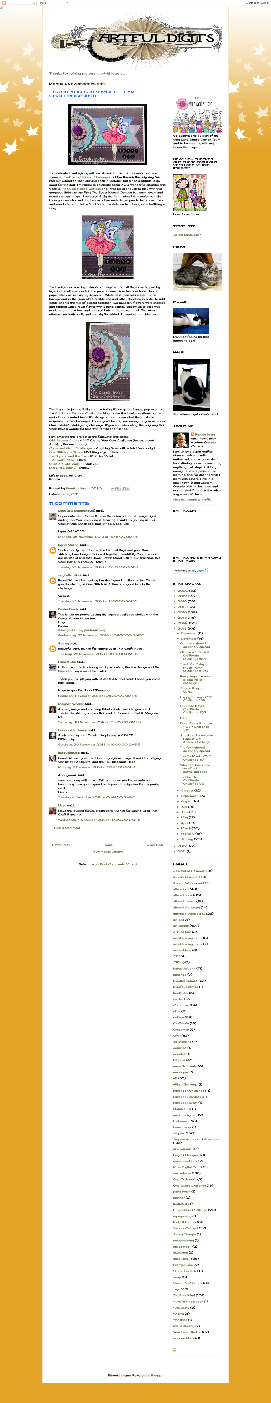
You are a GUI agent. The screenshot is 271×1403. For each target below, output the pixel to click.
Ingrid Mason (68, 544)
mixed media (182, 1161)
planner (179, 1197)
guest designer (184, 1115)
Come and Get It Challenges (71, 448)
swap (177, 1277)
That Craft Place (61, 459)
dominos (179, 1047)
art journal (181, 925)
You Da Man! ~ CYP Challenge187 (195, 757)
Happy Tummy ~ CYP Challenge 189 (196, 698)
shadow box (182, 1246)
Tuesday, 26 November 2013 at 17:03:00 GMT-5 (97, 601)
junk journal (182, 1148)
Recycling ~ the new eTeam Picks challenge (195, 680)
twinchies (180, 1319)
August (187, 801)
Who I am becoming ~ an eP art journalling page (196, 768)
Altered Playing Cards (191, 690)
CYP (74, 494)
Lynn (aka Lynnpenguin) (76, 510)
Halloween (181, 1121)
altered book (182, 895)
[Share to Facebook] (124, 489)
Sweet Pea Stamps (187, 1283)
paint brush (181, 1191)
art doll (178, 919)
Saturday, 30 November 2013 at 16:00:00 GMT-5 (99, 744)
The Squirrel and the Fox (67, 456)
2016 (183, 612)
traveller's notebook (188, 1301)
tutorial (178, 1313)
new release (182, 1173)
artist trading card (187, 938)
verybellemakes (69, 575)
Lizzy (62, 805)
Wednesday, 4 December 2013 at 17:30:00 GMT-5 (99, 819)
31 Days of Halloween (190, 870)
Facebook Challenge (188, 1090)
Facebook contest (187, 1096)
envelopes (181, 1072)
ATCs (177, 962)
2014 (183, 623)
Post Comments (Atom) (118, 864)
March (186, 828)
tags (176, 1289)
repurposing (182, 1216)
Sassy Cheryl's (184, 1234)
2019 (183, 596)
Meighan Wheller (71, 703)
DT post (179, 1060)
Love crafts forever (72, 730)
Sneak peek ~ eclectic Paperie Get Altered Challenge (196, 739)
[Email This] (113, 489)
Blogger (157, 1375)
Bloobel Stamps (185, 980)
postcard (180, 1203)
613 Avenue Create (64, 440)
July (184, 806)
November (189, 638)
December (189, 633)
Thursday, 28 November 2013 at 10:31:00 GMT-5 (98, 654)
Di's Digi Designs (62, 467)
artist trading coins (187, 944)
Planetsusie (67, 661)
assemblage (182, 950)
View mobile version (108, 851)
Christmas (181, 1005)
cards (65, 494)
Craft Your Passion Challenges (87, 177)
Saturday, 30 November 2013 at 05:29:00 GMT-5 (99, 722)
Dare (183, 718)
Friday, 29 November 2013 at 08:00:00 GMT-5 (97, 695)
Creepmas (181, 1029)
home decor (182, 1127)
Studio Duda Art (185, 1271)
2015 (183, 617)
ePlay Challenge (185, 1084)
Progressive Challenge (190, 1210)
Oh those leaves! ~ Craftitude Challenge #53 (194, 709)
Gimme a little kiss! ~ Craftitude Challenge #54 (195, 655)
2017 (182, 607)
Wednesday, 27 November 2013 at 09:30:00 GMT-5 (101, 635)
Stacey (63, 643)
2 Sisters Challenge (64, 463)
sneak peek (181, 1258)
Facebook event (185, 1102)
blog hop (179, 974)
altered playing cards (189, 913)
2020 (183, 590)
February (188, 833)
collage (178, 1017)
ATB (176, 956)
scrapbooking (183, 1240)
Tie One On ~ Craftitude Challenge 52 (192, 780)
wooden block (183, 1338)
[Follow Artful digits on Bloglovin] (190, 572)
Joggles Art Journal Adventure (196, 1139)
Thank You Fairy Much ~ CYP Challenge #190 (194, 667)
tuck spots (181, 1307)
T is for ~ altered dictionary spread (195, 749)
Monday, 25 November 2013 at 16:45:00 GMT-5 (98, 536)
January (187, 839)
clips (176, 1011)
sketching (180, 1252)
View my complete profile (192, 499)
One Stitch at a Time (65, 452)
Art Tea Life (182, 931)
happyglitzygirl (69, 752)
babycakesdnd (184, 968)
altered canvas (184, 901)
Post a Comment (67, 827)
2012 (183, 846)
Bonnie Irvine (205, 434)
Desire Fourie (68, 609)
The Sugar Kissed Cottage (81, 188)
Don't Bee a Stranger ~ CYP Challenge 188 (196, 727)
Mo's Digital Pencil (187, 1167)
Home (108, 844)
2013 (183, 628)
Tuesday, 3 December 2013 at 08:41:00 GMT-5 (96, 797)
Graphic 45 (182, 1108)
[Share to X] (120, 489)
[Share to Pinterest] (128, 489)
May (185, 817)
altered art (181, 889)
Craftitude (181, 1023)
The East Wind (184, 1295)
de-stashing (182, 1041)
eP (175, 1078)
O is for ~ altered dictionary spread (195, 645)
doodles (179, 1054)
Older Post (155, 844)
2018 (183, 601)
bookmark (180, 992)
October (187, 790)
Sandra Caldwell (185, 1228)
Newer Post (61, 844)
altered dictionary (186, 907)
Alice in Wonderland (188, 883)
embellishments (185, 1066)
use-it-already (183, 1325)
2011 (182, 851)
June (185, 812)
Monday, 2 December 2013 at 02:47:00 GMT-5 (97, 767)
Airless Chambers (186, 877)
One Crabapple (184, 1179)
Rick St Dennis (184, 1222)
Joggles (179, 1133)
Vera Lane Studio (186, 1332)
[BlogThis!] (117, 489)
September (190, 795)
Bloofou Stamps (185, 986)
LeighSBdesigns (185, 1155)
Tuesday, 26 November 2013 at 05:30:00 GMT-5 (98, 567)
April (185, 823)
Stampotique (183, 1264)
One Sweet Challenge (189, 1185)
